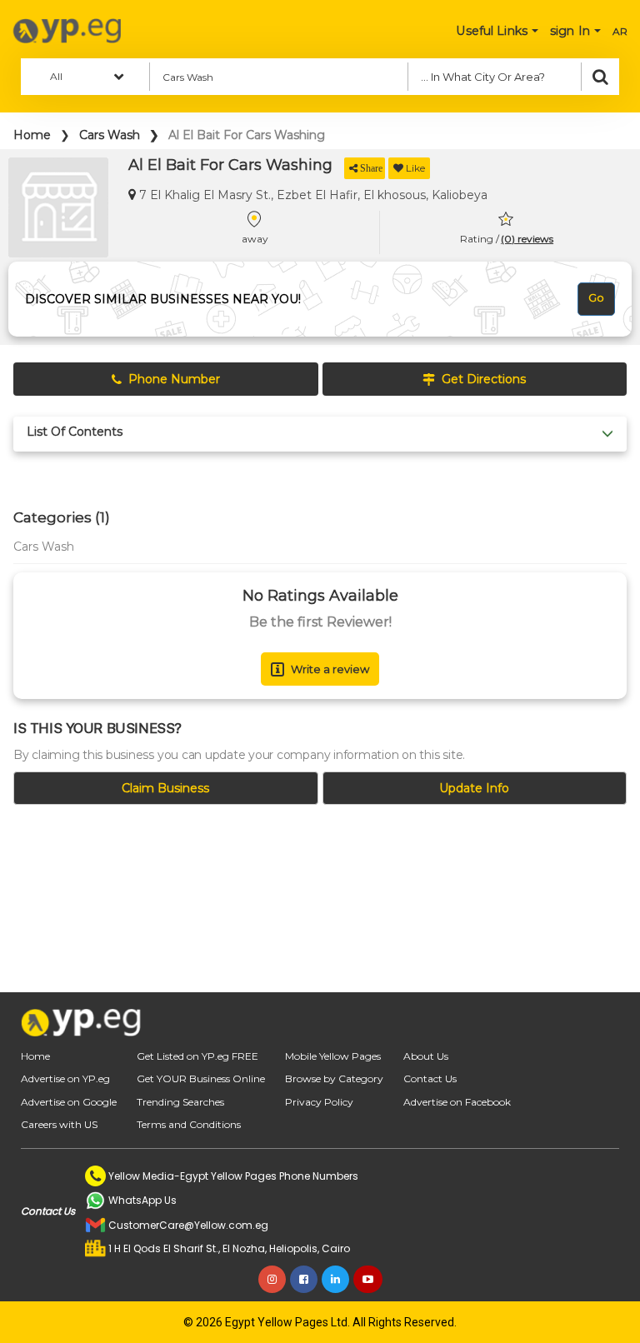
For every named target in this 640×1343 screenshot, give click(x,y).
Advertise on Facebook (457, 1102)
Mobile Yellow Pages (333, 1056)
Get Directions (484, 379)
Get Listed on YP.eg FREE (197, 1056)
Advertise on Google (69, 1102)
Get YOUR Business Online (201, 1078)
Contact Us (430, 1078)
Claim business (165, 788)
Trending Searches (180, 1102)
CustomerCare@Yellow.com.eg (188, 1225)
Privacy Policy (319, 1102)
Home (32, 134)
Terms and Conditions (189, 1124)
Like (415, 168)
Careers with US (59, 1124)
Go (596, 297)
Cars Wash (109, 134)
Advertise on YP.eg (65, 1078)
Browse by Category (334, 1078)
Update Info (474, 788)
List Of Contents (74, 432)
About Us (425, 1056)
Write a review (330, 669)
